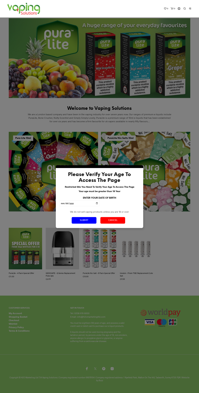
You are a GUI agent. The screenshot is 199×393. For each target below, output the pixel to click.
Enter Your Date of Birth (99, 198)
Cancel (112, 220)
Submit (84, 220)
